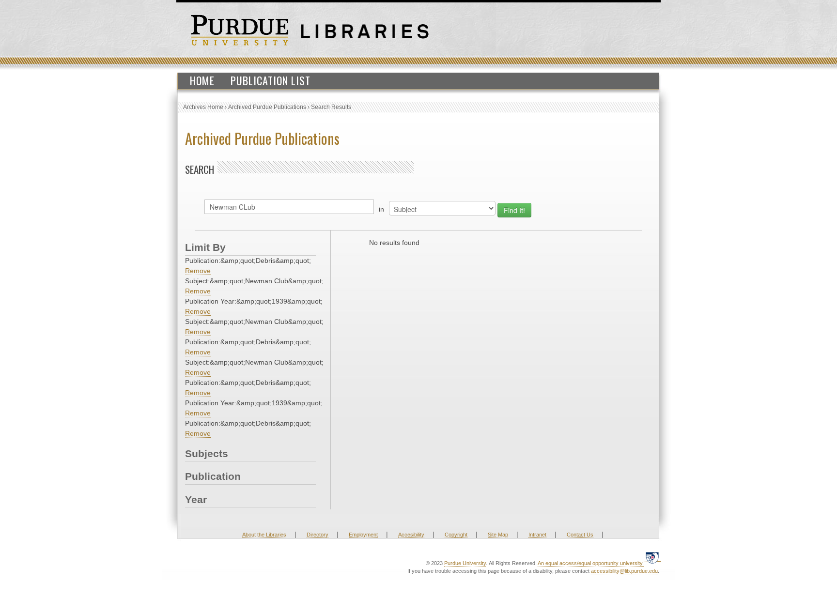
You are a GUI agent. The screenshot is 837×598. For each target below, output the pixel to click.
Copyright (456, 534)
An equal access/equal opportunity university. (591, 563)
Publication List (270, 80)
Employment (363, 534)
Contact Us (580, 534)
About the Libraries (264, 534)
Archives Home (203, 107)
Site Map (498, 534)
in (381, 209)
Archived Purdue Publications (267, 107)
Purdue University (465, 563)
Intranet (537, 534)
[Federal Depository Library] (652, 557)
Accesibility (411, 534)
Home (202, 80)
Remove (198, 271)
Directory (317, 534)
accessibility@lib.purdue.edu (624, 571)
